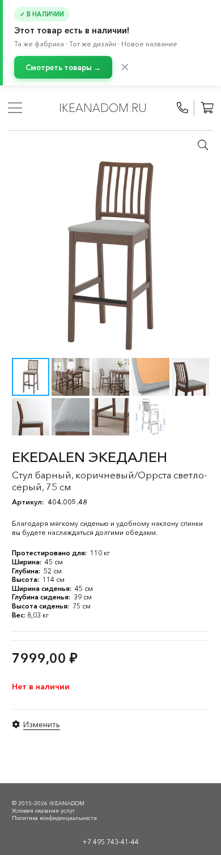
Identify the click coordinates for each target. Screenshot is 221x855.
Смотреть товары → (63, 67)
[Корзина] (206, 108)
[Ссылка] (182, 108)
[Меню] (15, 108)
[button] (203, 145)
